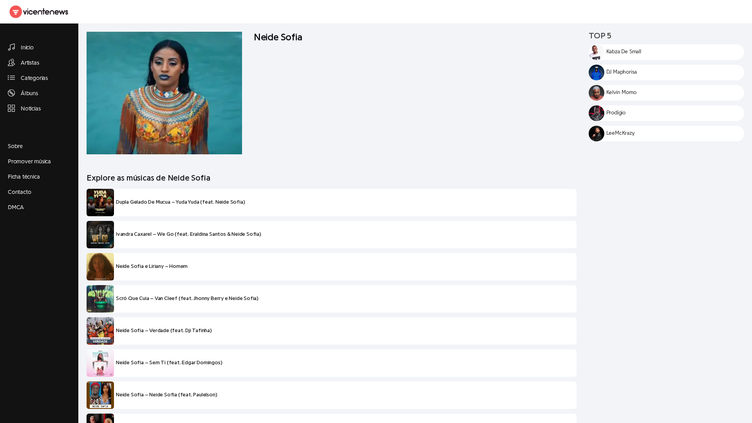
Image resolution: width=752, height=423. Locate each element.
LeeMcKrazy (620, 133)
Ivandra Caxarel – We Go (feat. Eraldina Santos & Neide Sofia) (188, 234)
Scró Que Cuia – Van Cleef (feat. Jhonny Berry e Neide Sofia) (187, 298)
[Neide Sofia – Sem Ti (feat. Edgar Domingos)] (100, 363)
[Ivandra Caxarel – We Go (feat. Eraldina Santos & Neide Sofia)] (100, 234)
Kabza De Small (623, 51)
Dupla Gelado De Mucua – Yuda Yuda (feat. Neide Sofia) (180, 202)
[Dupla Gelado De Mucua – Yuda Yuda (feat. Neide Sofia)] (100, 202)
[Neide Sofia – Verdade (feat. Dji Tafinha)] (100, 331)
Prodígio (615, 113)
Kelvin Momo (621, 92)
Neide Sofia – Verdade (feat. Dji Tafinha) (164, 330)
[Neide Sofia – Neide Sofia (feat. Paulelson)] (100, 395)
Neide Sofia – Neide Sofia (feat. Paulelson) (166, 395)
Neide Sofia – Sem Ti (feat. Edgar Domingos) (169, 362)
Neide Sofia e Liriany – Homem (152, 266)
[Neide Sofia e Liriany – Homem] (100, 266)
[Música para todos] (39, 12)
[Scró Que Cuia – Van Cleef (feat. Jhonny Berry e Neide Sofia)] (100, 299)
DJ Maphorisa (621, 72)
